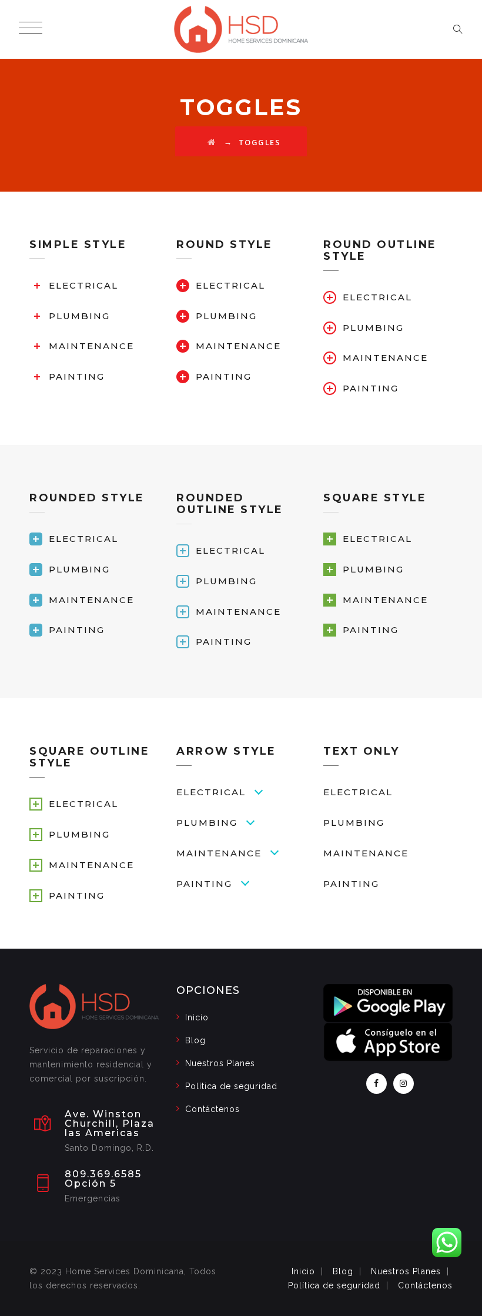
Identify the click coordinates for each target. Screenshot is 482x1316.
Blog (195, 1040)
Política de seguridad (231, 1086)
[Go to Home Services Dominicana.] (211, 142)
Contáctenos (212, 1109)
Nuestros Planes (220, 1063)
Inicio (197, 1017)
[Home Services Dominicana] (241, 29)
